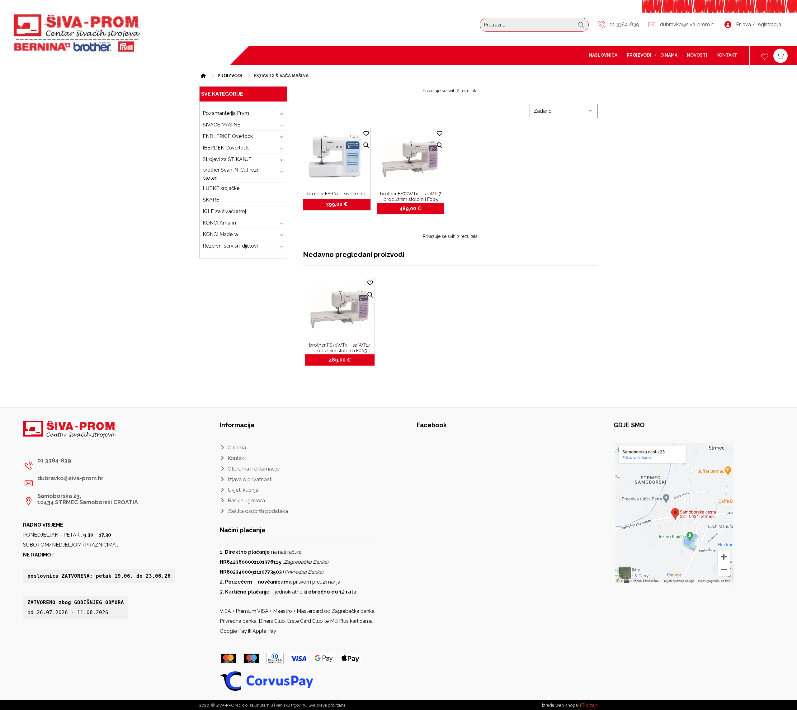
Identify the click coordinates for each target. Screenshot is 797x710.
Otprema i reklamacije (254, 469)
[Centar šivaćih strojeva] (77, 33)
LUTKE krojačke (221, 188)
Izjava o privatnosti (250, 479)
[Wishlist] (764, 56)
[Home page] (203, 75)
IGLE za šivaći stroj (224, 211)
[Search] (581, 25)
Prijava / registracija (758, 24)
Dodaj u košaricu (340, 204)
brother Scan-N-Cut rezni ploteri (232, 174)
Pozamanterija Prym (226, 113)
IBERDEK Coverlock (226, 148)
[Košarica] (780, 55)
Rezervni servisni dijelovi (230, 246)
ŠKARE (211, 200)
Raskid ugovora (246, 500)
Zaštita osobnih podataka (258, 511)
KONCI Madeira (220, 234)
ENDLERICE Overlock (228, 136)
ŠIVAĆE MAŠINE (221, 125)
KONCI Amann (219, 223)
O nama (237, 447)
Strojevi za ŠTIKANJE (227, 159)
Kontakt (237, 458)
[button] (81, 465)
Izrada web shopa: (560, 705)
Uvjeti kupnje (243, 490)
